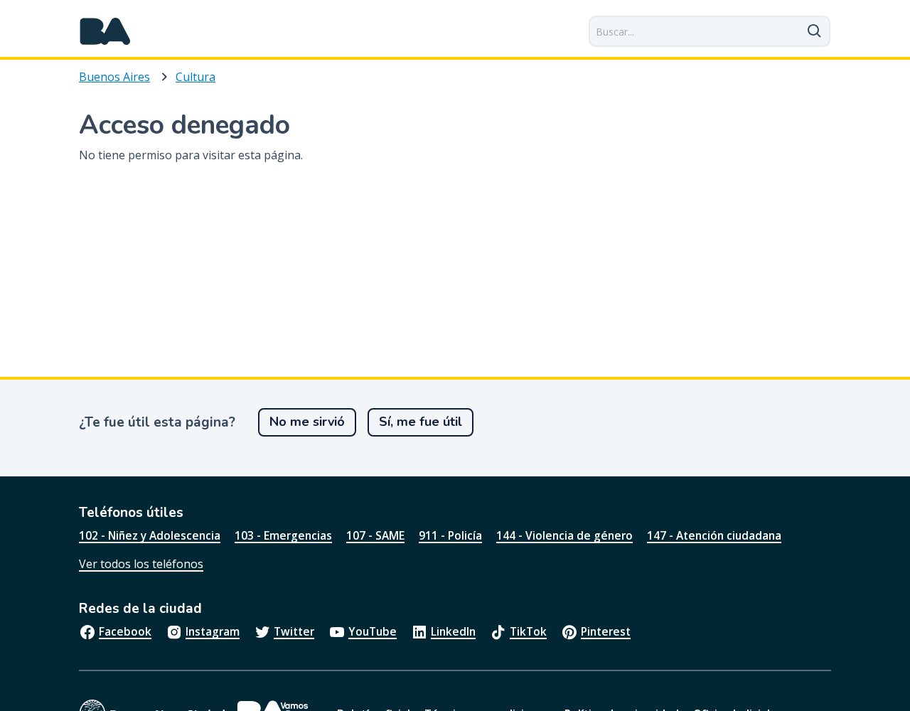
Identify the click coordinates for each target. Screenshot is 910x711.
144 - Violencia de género (564, 535)
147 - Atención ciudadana (714, 535)
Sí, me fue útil (420, 421)
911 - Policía (450, 535)
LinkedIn (453, 631)
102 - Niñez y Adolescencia (149, 535)
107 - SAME (375, 535)
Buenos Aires (114, 77)
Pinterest (606, 631)
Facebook (125, 631)
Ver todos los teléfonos (141, 564)
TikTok (528, 631)
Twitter (294, 631)
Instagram (213, 631)
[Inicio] (105, 31)
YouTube (372, 631)
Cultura (195, 77)
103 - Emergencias (283, 535)
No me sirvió (307, 421)
